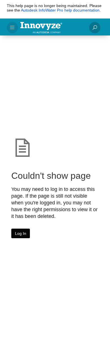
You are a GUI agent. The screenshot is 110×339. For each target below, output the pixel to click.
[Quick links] (52, 27)
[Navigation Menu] (12, 27)
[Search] (94, 27)
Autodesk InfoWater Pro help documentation (60, 10)
